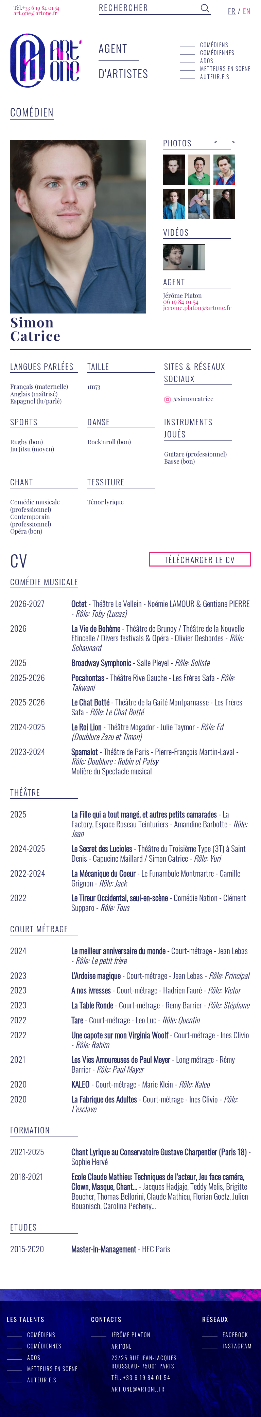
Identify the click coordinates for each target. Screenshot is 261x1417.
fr (232, 10)
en (247, 10)
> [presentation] (233, 142)
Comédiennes (217, 52)
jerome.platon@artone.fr (197, 308)
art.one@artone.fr (35, 13)
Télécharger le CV (199, 559)
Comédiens (214, 45)
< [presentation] (215, 142)
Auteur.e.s (214, 76)
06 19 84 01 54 (180, 302)
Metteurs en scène (225, 68)
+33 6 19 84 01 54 (36, 7)
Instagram (237, 1346)
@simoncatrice (192, 399)
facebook (235, 1335)
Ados (206, 61)
